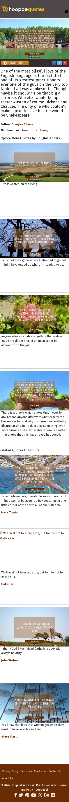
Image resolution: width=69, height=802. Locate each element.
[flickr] (53, 795)
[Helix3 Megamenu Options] (66, 12)
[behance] (46, 795)
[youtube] (33, 795)
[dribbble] (40, 795)
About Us (7, 778)
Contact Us (55, 771)
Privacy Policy (10, 771)
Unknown (8, 584)
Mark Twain (9, 512)
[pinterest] (27, 795)
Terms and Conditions (33, 771)
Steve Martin (10, 736)
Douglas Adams (22, 124)
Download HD (17, 63)
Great (26, 130)
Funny (44, 130)
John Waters (10, 660)
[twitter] (21, 795)
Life (34, 130)
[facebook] (15, 795)
